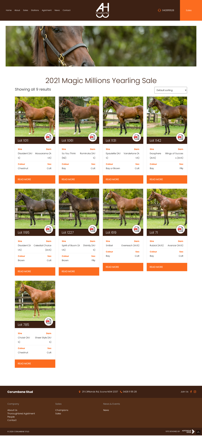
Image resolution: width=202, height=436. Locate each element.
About (17, 10)
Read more (24, 179)
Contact (67, 10)
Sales (25, 10)
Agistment (47, 10)
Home (9, 10)
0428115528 (168, 10)
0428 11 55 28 (130, 391)
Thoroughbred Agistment (21, 413)
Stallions (35, 10)
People (11, 416)
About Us (12, 410)
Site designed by (173, 431)
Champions (61, 410)
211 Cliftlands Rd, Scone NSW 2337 (100, 391)
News (57, 10)
